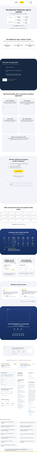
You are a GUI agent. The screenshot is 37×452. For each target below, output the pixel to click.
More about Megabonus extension (5, 367)
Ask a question (8, 374)
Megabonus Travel (20, 404)
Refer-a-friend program (4, 395)
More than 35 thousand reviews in (28, 301)
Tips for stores (30, 376)
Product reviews (20, 394)
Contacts (29, 405)
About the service (30, 403)
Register (16, 2)
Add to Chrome (18, 171)
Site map (29, 408)
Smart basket (19, 399)
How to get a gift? (24, 139)
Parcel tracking (20, 390)
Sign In (22, 2)
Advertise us (30, 374)
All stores (2, 381)
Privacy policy (30, 415)
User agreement (30, 413)
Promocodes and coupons (21, 385)
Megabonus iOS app (23, 367)
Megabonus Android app (23, 366)
